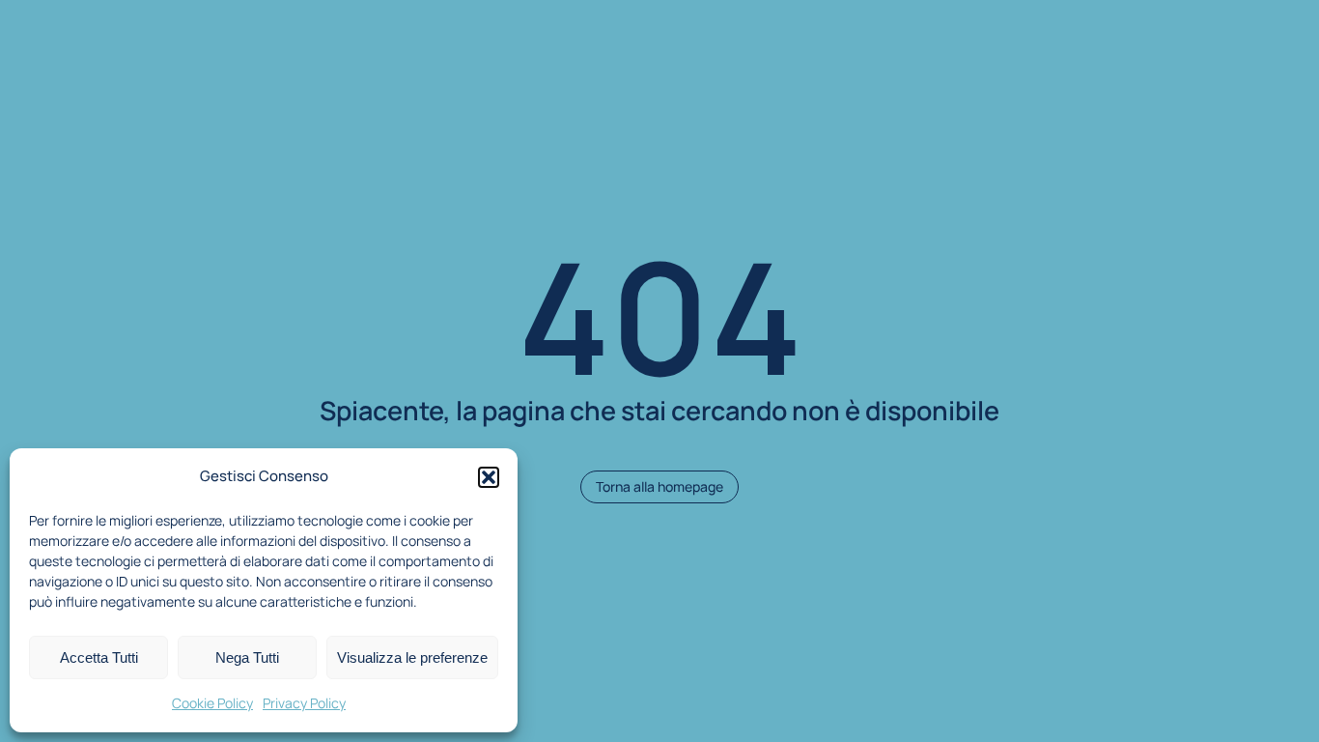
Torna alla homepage (659, 486)
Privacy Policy (304, 703)
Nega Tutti (247, 657)
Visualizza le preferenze (412, 657)
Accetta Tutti (99, 657)
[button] (488, 477)
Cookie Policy (212, 703)
